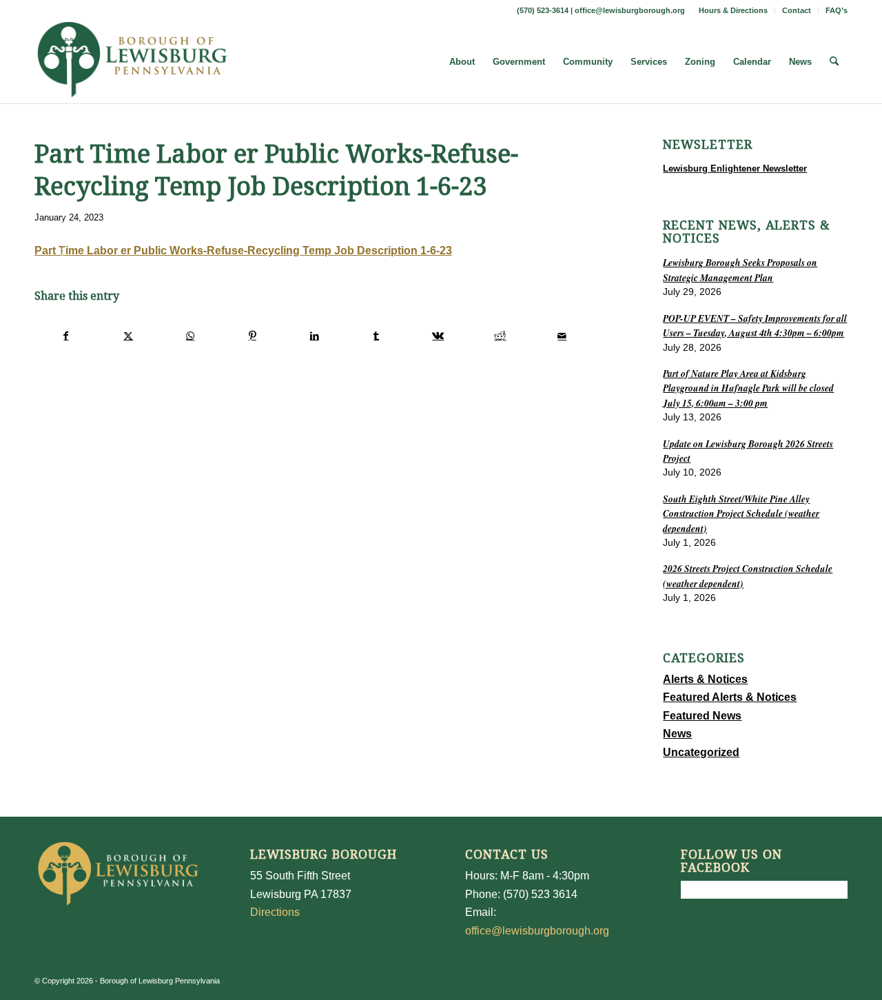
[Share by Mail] (562, 335)
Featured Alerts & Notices (730, 697)
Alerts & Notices (705, 679)
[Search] (834, 62)
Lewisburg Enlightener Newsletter (735, 168)
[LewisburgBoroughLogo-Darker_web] (132, 62)
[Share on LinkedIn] (314, 335)
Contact (796, 10)
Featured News (702, 716)
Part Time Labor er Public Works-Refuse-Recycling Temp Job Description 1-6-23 (243, 250)
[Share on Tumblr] (376, 335)
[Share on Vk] (438, 335)
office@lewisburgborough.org (630, 10)
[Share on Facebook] (66, 335)
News (677, 733)
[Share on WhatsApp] (190, 335)
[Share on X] (128, 335)
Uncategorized (701, 752)
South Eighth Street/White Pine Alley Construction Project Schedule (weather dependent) (741, 513)
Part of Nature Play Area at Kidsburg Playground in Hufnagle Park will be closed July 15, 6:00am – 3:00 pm (748, 388)
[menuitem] (733, 10)
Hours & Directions (733, 10)
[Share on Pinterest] (252, 335)
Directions (275, 912)
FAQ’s (836, 10)
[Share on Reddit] (500, 335)
